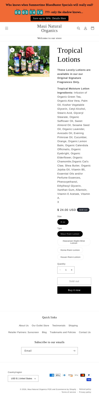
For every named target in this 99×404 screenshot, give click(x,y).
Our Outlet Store (40, 325)
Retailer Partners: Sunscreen (23, 332)
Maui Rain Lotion (72, 235)
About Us (24, 325)
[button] (6, 28)
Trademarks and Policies (63, 332)
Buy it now (74, 290)
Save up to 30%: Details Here (49, 18)
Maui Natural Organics (37, 389)
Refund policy (85, 389)
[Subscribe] (74, 350)
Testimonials (58, 325)
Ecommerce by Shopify (66, 389)
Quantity (61, 264)
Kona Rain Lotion (72, 251)
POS (50, 389)
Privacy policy (85, 392)
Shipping (73, 325)
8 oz (65, 223)
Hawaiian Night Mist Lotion (76, 243)
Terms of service (69, 392)
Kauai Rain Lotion (72, 258)
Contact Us (85, 332)
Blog (44, 332)
